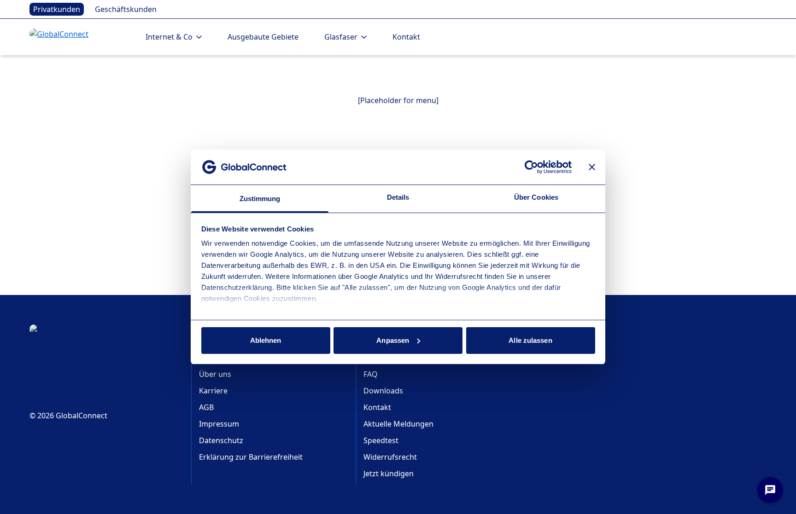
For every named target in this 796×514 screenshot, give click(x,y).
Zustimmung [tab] (260, 198)
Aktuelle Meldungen (398, 424)
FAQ (370, 374)
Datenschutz (221, 440)
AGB (206, 407)
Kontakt (406, 37)
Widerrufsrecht (390, 457)
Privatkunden (56, 9)
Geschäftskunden (126, 9)
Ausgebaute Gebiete (263, 37)
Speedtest (380, 440)
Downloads (383, 391)
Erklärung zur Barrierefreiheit (251, 457)
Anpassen (392, 340)
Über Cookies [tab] (536, 197)
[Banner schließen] (592, 167)
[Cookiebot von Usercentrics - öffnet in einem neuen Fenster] (531, 167)
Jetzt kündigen (388, 473)
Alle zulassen (530, 340)
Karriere (213, 391)
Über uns (215, 374)
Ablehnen (265, 340)
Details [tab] (398, 197)
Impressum (219, 424)
